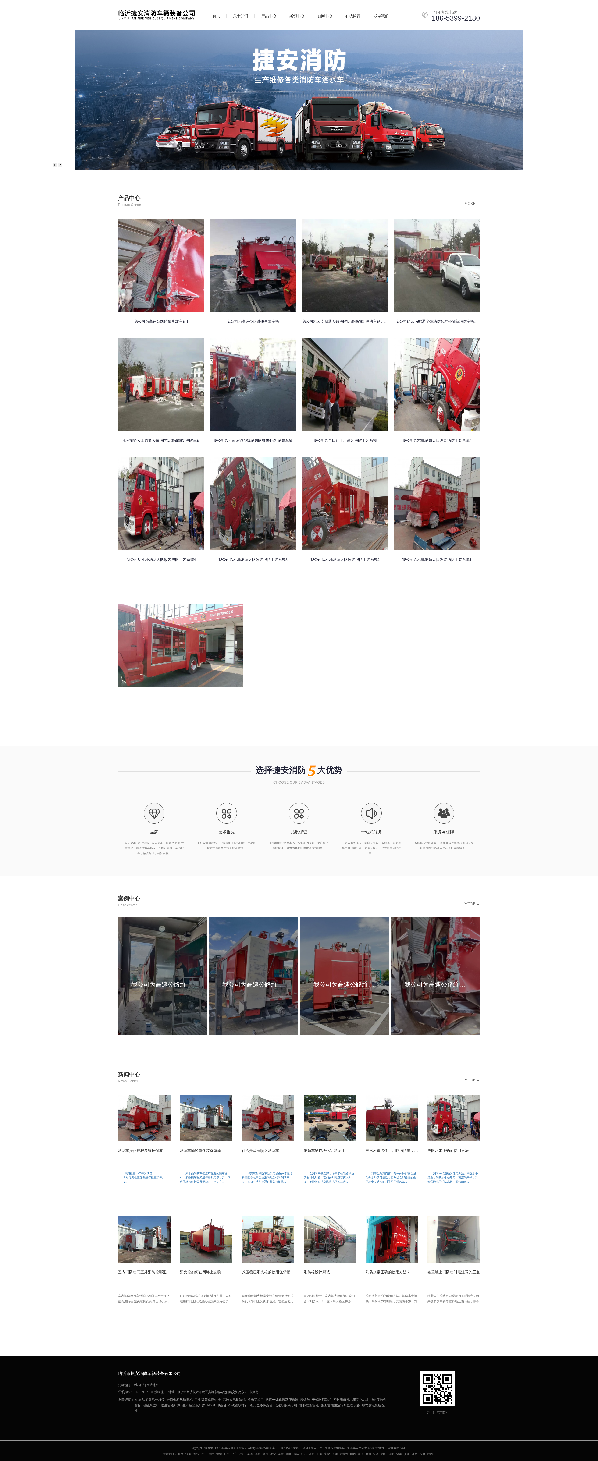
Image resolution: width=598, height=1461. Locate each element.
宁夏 (376, 1454)
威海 (250, 1454)
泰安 (273, 1454)
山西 (353, 1454)
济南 (188, 1454)
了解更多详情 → (413, 710)
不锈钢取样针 (238, 1405)
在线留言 (352, 16)
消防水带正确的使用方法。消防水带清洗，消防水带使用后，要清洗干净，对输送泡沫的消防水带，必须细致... (453, 1180)
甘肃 (368, 1454)
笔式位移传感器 (261, 1405)
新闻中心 (324, 16)
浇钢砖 (305, 1399)
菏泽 (296, 1454)
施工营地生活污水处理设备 (340, 1405)
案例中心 (296, 16)
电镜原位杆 (151, 1405)
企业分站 (138, 1385)
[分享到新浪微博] (122, 1422)
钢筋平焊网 (360, 1399)
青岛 (196, 1454)
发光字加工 (255, 1399)
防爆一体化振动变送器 (282, 1399)
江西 (414, 1454)
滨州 (257, 1454)
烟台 (180, 1454)
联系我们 (381, 16)
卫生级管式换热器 (208, 1399)
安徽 (327, 1454)
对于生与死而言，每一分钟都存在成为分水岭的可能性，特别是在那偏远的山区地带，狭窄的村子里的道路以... (392, 1180)
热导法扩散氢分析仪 (150, 1399)
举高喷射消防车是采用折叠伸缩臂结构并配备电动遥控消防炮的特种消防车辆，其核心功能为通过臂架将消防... (268, 1180)
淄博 (219, 1454)
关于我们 (240, 16)
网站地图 (152, 1385)
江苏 (304, 1454)
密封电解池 (341, 1399)
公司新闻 (124, 1385)
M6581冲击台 (216, 1405)
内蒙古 (344, 1454)
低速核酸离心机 (285, 1405)
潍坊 (211, 1454)
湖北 (391, 1454)
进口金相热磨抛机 (180, 1399)
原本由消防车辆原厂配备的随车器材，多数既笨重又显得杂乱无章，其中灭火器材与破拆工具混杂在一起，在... (206, 1180)
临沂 (203, 1454)
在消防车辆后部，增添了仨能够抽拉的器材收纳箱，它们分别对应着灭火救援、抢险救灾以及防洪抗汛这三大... (330, 1180)
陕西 (430, 1454)
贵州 (407, 1454)
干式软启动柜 (321, 1399)
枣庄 (242, 1454)
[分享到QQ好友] (131, 1422)
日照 (227, 1454)
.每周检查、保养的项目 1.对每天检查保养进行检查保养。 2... (144, 1180)
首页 (216, 16)
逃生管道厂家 (171, 1405)
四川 (384, 1454)
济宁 (234, 1454)
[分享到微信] (141, 1422)
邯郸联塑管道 (309, 1405)
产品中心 (268, 16)
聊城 (288, 1454)
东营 (281, 1454)
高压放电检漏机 (234, 1399)
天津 (335, 1454)
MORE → (472, 203)
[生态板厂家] (299, 100)
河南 (319, 1454)
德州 (265, 1454)
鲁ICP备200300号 (291, 1448)
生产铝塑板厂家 (193, 1405)
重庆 (360, 1454)
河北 (311, 1454)
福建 (422, 1454)
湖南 (399, 1454)
